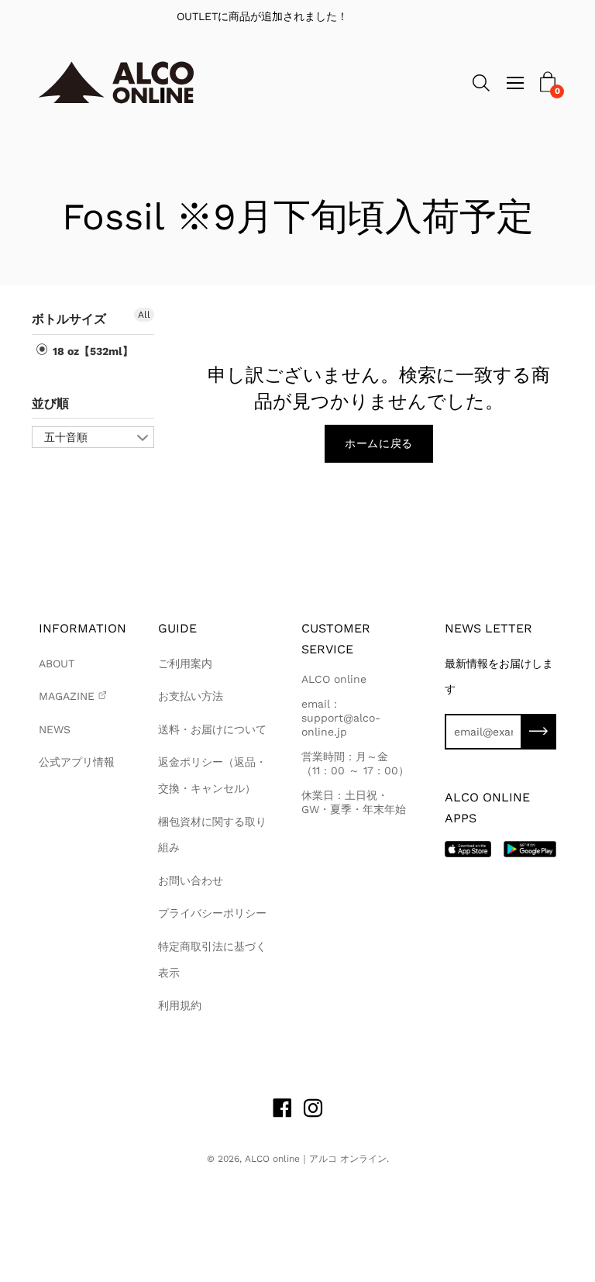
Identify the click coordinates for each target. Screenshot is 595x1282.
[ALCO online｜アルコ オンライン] (116, 82)
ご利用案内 (185, 663)
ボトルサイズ (69, 319)
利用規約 (179, 1005)
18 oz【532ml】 (91, 351)
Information (82, 628)
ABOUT (56, 663)
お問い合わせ (190, 880)
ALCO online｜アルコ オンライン (316, 1158)
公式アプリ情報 (77, 762)
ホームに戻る (379, 443)
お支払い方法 (190, 696)
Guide (177, 628)
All (144, 314)
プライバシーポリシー (212, 913)
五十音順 (66, 437)
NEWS (55, 729)
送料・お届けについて (212, 729)
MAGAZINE (67, 696)
